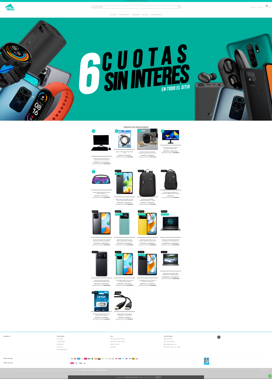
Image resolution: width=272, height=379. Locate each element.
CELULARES (113, 14)
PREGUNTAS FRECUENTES (117, 339)
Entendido (158, 377)
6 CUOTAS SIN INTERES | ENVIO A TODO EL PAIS (136, 0)
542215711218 (169, 339)
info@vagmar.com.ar (171, 344)
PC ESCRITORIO (124, 14)
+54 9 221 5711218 (170, 341)
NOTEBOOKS (136, 14)
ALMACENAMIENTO (156, 14)
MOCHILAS (145, 14)
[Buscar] (179, 7)
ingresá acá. (85, 370)
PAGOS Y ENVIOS (114, 344)
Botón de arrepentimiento (99, 370)
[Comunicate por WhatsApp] (269, 376)
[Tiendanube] (264, 370)
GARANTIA (113, 347)
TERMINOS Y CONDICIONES (117, 341)
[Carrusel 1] (136, 69)
